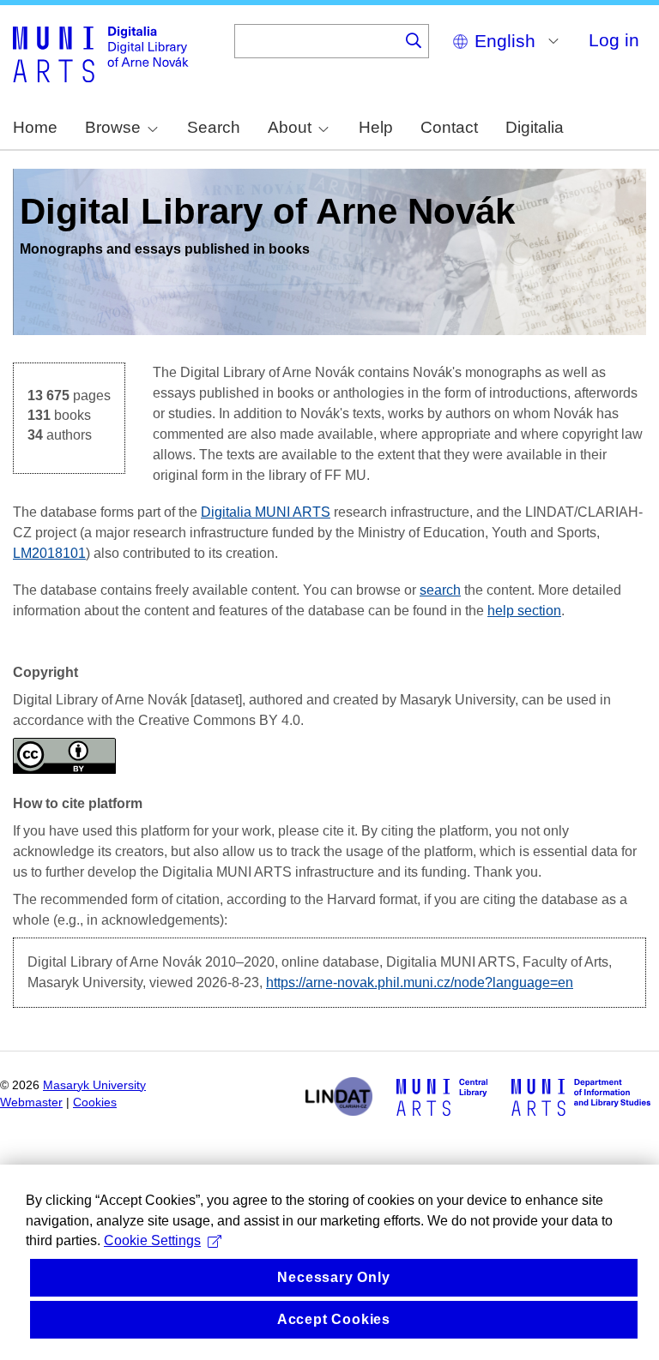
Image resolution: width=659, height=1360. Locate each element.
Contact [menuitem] (449, 127)
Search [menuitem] (213, 127)
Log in (614, 40)
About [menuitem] (289, 127)
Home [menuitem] (35, 127)
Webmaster (31, 1102)
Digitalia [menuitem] (534, 127)
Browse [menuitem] (113, 127)
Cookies (95, 1102)
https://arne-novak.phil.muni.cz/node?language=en (419, 982)
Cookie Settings (152, 1240)
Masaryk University (94, 1085)
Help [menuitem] (376, 127)
